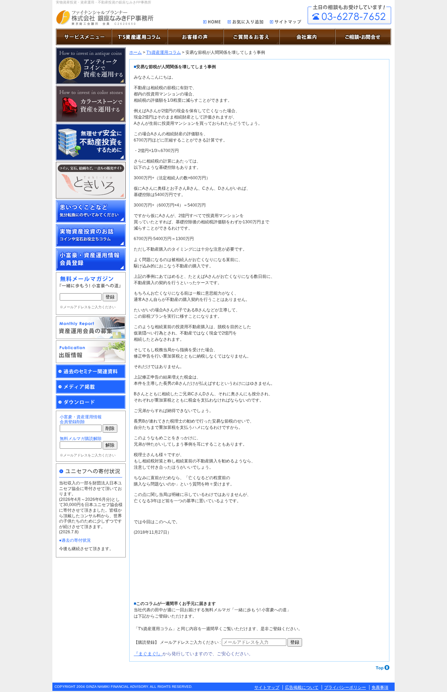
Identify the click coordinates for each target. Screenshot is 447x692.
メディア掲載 (91, 387)
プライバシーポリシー (345, 687)
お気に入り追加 (245, 23)
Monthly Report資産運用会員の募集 (91, 327)
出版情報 (91, 351)
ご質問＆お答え (251, 37)
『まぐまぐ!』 (148, 653)
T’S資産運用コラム (140, 37)
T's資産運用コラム (163, 52)
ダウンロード (91, 402)
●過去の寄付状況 (75, 540)
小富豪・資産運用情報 (91, 259)
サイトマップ (285, 23)
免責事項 (380, 687)
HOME (212, 22)
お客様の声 (196, 37)
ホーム (135, 52)
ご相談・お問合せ (349, 14)
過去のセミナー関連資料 (91, 372)
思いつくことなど (91, 211)
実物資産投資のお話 (91, 235)
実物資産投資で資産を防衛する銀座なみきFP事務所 (104, 17)
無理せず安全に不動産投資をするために (91, 142)
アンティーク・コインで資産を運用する (91, 66)
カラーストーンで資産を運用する (91, 104)
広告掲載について (301, 687)
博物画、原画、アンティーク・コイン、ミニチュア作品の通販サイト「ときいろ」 (91, 180)
